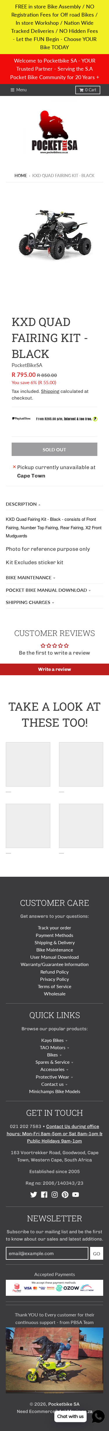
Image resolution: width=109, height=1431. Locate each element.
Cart (90, 90)
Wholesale (54, 993)
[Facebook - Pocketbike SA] (44, 1194)
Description (21, 504)
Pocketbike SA (64, 1404)
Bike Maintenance (28, 577)
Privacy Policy (54, 979)
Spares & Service (52, 1062)
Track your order (54, 927)
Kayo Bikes (52, 1040)
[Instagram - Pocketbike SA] (54, 1194)
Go (96, 1253)
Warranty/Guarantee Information (55, 964)
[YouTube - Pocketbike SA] (75, 1194)
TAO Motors (52, 1047)
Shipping (50, 391)
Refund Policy (54, 971)
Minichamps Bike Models (54, 1091)
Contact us (52, 1084)
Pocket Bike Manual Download (46, 590)
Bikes (52, 1054)
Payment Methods (54, 935)
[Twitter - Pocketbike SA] (33, 1194)
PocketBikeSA (27, 365)
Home (21, 175)
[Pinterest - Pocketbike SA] (65, 1194)
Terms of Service (54, 986)
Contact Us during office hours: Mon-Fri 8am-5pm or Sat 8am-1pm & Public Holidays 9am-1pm (55, 1134)
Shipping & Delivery (55, 942)
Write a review (54, 669)
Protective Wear (52, 1076)
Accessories (52, 1069)
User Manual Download (54, 957)
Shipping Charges (28, 602)
